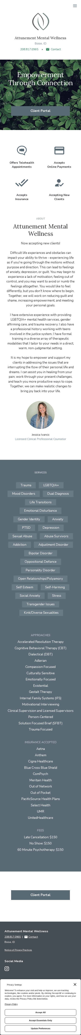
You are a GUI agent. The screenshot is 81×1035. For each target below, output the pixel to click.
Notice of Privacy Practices (18, 950)
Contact (56, 49)
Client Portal (40, 111)
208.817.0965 (29, 49)
